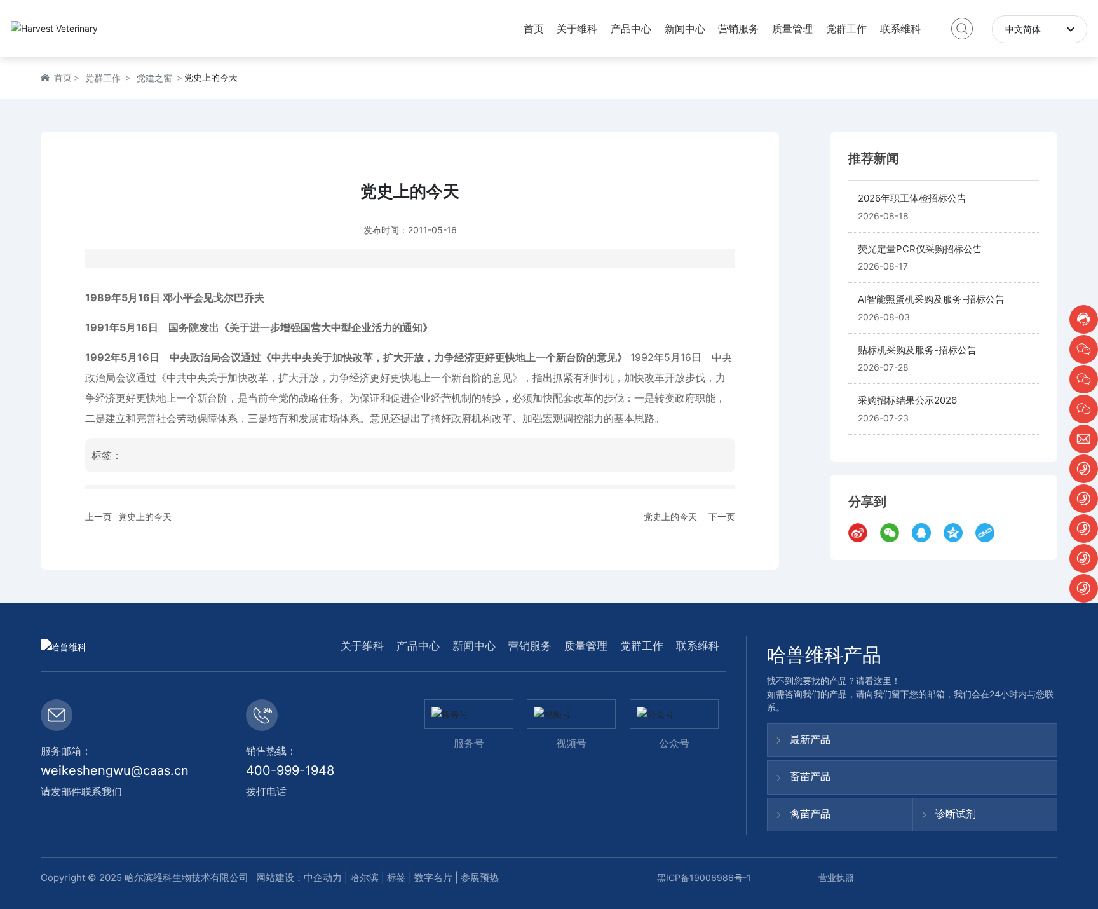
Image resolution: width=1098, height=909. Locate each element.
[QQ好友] (924, 532)
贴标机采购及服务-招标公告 (917, 350)
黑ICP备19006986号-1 (704, 877)
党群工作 (103, 77)
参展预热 (480, 877)
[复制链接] (988, 532)
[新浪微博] (861, 532)
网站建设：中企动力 (298, 877)
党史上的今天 (145, 516)
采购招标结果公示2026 (907, 401)
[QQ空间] (956, 532)
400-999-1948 (290, 770)
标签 (396, 877)
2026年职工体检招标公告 (912, 199)
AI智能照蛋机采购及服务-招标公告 (931, 300)
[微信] (892, 532)
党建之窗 (154, 77)
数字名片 (433, 877)
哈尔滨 (364, 877)
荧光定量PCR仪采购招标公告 (920, 249)
